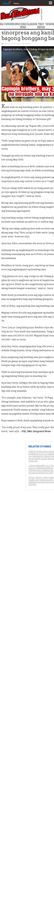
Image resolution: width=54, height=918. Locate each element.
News (16, 3)
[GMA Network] (6, 2)
